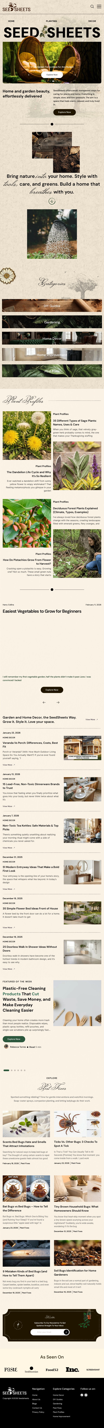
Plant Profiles (43, 466)
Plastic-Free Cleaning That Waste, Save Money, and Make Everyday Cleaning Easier (27, 999)
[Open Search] (92, 6)
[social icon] (82, 1395)
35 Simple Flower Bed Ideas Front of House (30, 908)
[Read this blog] (83, 747)
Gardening (57, 1403)
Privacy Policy (38, 1412)
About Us (36, 1399)
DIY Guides (58, 1399)
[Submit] (66, 1332)
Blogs (34, 1403)
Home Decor (9, 737)
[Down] (52, 201)
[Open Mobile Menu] (99, 6)
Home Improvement (61, 1416)
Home (34, 1395)
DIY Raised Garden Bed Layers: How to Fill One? (47, 611)
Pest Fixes (25, 1163)
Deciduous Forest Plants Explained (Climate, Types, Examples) (75, 510)
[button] (28, 75)
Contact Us (37, 1408)
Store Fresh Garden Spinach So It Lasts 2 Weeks (52, 66)
